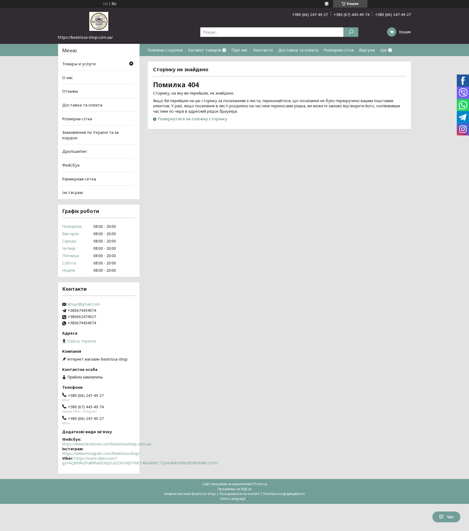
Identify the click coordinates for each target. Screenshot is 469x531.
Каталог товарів (204, 50)
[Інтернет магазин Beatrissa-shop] (98, 21)
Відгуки (367, 50)
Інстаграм (72, 192)
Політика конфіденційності (284, 493)
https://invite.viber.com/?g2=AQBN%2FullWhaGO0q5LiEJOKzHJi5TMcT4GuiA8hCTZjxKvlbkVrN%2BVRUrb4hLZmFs (140, 461)
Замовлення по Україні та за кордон (90, 134)
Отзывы (70, 91)
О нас (67, 77)
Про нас (240, 50)
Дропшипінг (74, 151)
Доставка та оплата (298, 50)
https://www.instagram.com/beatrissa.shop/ (101, 453)
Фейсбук (71, 165)
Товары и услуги (79, 63)
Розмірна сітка (339, 50)
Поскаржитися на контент (239, 493)
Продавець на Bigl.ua (235, 489)
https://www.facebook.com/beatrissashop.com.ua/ (106, 443)
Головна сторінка (165, 50)
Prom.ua (260, 484)
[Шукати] (350, 32)
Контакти (263, 50)
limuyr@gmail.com (84, 304)
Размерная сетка (79, 179)
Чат (450, 517)
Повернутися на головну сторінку (192, 118)
